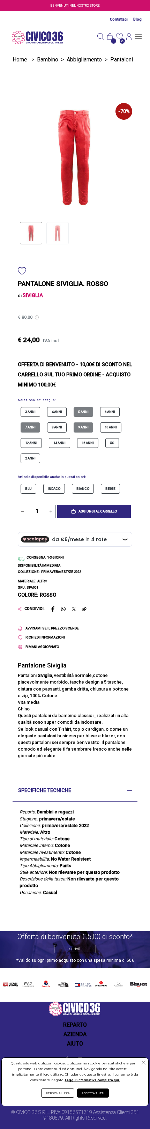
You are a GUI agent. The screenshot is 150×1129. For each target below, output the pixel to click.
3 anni (30, 412)
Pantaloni (121, 59)
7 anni (30, 427)
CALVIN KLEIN (118, 983)
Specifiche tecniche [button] (44, 791)
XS (112, 443)
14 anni (59, 443)
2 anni (30, 458)
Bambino (47, 59)
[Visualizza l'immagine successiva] (26, 157)
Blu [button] (28, 488)
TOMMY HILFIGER (82, 983)
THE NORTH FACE (64, 983)
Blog (137, 19)
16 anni (88, 443)
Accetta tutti (93, 1093)
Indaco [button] (54, 488)
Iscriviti (75, 948)
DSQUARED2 (100, 982)
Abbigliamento (84, 59)
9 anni (83, 427)
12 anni (31, 443)
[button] (94, 511)
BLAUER (138, 982)
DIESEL (10, 982)
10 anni (111, 427)
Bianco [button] (82, 488)
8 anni (57, 427)
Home (20, 59)
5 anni (83, 412)
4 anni (57, 412)
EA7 (28, 982)
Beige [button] (110, 488)
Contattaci (119, 19)
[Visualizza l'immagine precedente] (123, 157)
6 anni (110, 412)
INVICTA (46, 982)
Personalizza (58, 1093)
